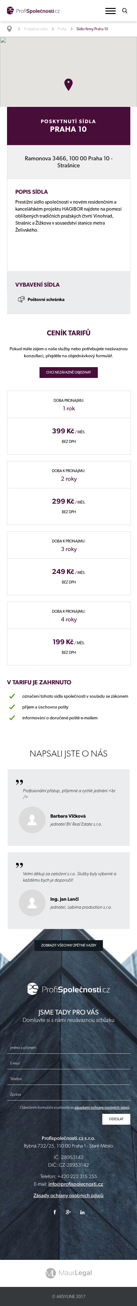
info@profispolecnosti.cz (75, 1184)
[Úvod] (12, 29)
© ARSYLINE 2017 (68, 1296)
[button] (110, 11)
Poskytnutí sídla (36, 29)
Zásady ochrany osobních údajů (68, 1195)
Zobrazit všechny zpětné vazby (68, 945)
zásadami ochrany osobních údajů (102, 1107)
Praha (62, 29)
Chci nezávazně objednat (68, 372)
